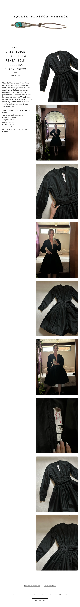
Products (23, 3)
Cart (58, 3)
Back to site (40, 600)
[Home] (40, 22)
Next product (50, 586)
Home (13, 594)
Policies (33, 3)
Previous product (32, 586)
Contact (51, 3)
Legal (50, 594)
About (42, 3)
